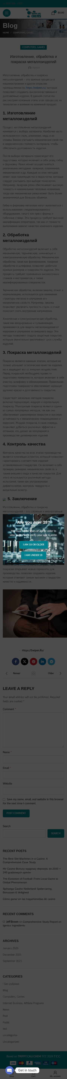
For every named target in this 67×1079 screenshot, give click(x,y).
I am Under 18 (33, 555)
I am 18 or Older (33, 545)
